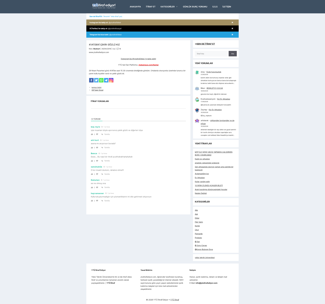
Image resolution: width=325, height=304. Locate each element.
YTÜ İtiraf (174, 300)
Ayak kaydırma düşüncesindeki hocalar (211, 189)
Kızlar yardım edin (202, 181)
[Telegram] (106, 80)
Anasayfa (135, 6)
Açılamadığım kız (202, 174)
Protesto (198, 238)
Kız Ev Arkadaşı (223, 99)
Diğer (197, 218)
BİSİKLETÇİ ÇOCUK (215, 88)
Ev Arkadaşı (200, 177)
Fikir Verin (199, 222)
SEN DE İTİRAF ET (206, 44)
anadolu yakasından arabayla (207, 163)
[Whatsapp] (101, 80)
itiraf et (151, 6)
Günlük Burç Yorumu (195, 6)
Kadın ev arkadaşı (202, 159)
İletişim (227, 6)
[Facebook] (91, 80)
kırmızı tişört (96, 87)
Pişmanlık (199, 234)
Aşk (113, 49)
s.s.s (214, 6)
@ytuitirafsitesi (105, 22)
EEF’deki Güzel (97, 90)
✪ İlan (197, 242)
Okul (197, 230)
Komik (197, 226)
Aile (196, 210)
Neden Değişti (201, 193)
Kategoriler (168, 6)
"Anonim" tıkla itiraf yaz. (106, 16)
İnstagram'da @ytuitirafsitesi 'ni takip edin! (138, 59)
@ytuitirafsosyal (105, 28)
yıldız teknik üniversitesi (205, 257)
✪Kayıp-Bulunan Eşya (204, 249)
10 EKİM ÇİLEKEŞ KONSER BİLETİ (209, 185)
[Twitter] (96, 80)
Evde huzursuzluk (214, 72)
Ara (232, 54)
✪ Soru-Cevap (201, 245)
